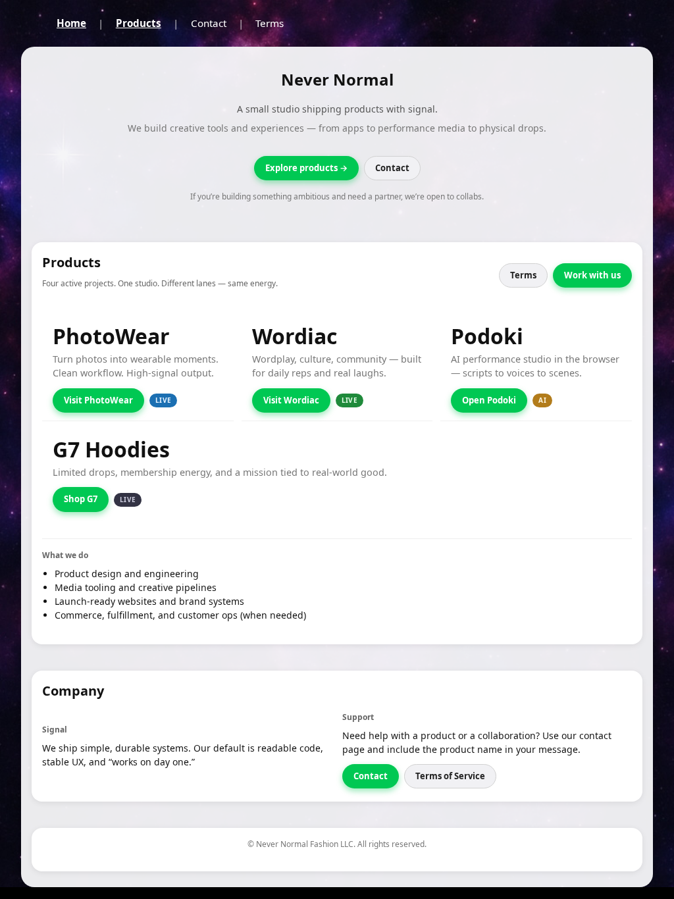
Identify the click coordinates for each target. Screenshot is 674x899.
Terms (269, 23)
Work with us (592, 275)
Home (71, 23)
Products (138, 23)
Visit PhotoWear (98, 400)
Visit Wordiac (291, 400)
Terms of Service (450, 776)
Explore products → (306, 168)
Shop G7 (80, 499)
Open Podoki (489, 400)
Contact (208, 23)
